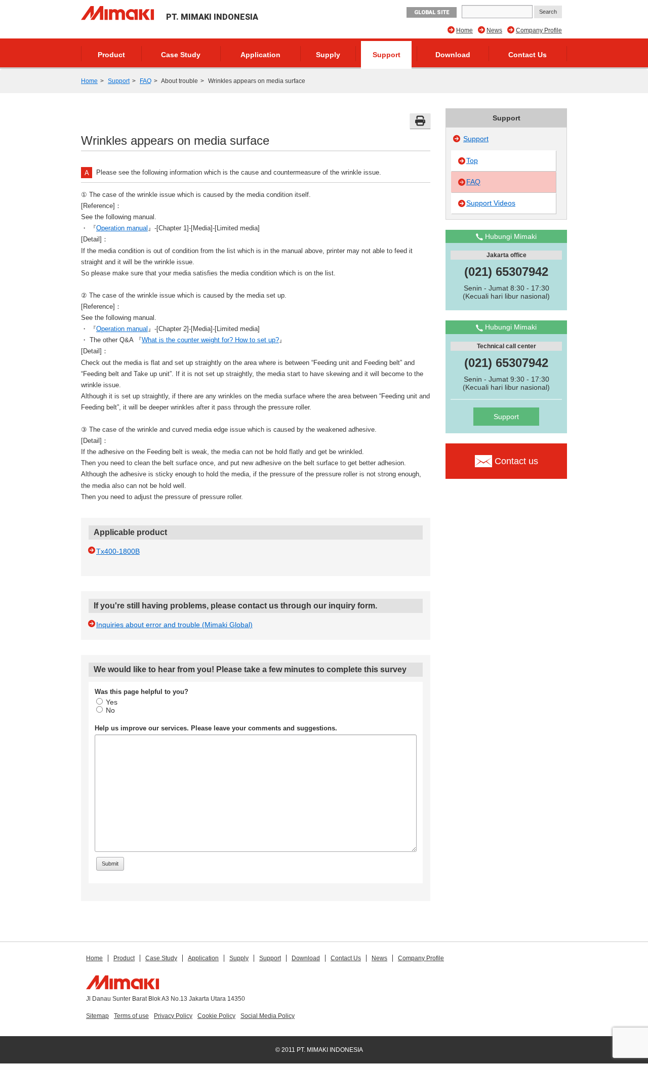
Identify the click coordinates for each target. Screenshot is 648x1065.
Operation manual (122, 228)
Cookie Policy (216, 1015)
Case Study (180, 55)
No (110, 710)
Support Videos (490, 203)
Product (111, 55)
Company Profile (539, 30)
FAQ (145, 81)
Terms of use (131, 1015)
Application (260, 55)
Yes (111, 702)
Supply (328, 55)
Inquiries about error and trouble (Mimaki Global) (174, 625)
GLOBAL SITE (431, 12)
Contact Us (527, 55)
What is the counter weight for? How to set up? (210, 340)
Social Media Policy (267, 1015)
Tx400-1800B (118, 551)
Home (464, 30)
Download (452, 55)
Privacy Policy (173, 1015)
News (494, 30)
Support (386, 55)
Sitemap (97, 1015)
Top (472, 160)
